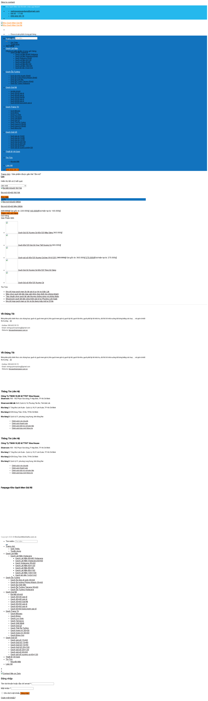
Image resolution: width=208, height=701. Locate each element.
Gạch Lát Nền (12, 48)
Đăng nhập (25, 693)
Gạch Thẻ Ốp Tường (18, 122)
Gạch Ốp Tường (13, 72)
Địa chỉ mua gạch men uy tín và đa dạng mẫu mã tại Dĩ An (29, 301)
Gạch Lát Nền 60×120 (23, 60)
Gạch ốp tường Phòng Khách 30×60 (24, 78)
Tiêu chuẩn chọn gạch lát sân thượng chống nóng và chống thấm (32, 296)
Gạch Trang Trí (12, 107)
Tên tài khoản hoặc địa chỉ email (16, 683)
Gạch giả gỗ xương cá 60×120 (22, 148)
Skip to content (8, 2)
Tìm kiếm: (10, 541)
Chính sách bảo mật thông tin (22, 428)
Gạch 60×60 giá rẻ (17, 101)
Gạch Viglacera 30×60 (23, 58)
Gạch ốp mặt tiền (17, 80)
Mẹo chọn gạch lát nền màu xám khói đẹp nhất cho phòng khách (32, 294)
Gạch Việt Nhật (16, 118)
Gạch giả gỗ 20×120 (18, 144)
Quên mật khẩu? (8, 698)
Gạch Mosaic (15, 111)
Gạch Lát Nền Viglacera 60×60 (26, 56)
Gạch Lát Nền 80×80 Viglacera (26, 54)
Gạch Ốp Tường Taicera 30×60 (22, 81)
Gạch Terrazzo (16, 117)
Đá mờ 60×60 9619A (10, 192)
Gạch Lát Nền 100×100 (23, 66)
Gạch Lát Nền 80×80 (22, 62)
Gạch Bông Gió (16, 128)
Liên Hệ (9, 165)
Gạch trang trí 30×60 (18, 126)
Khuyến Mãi (15, 162)
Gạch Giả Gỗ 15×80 (18, 138)
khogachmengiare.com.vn (18, 330)
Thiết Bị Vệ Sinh (13, 151)
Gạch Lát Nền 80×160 (23, 64)
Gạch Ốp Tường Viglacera (20, 83)
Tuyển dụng (15, 44)
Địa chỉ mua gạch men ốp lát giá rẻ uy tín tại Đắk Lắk (27, 292)
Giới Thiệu (14, 43)
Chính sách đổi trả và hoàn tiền (23, 426)
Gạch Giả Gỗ (11, 132)
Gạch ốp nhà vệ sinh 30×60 (21, 76)
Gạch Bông (15, 113)
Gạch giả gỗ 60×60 (17, 146)
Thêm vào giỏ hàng (9, 213)
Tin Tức (9, 157)
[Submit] (7, 41)
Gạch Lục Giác (16, 115)
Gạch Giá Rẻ (11, 87)
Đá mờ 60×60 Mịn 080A (12, 206)
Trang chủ (10, 38)
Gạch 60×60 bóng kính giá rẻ (21, 103)
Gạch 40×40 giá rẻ (17, 95)
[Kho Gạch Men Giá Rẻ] (11, 24)
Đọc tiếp (5, 197)
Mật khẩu (6, 688)
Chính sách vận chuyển (20, 421)
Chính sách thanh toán (20, 423)
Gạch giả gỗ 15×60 (17, 136)
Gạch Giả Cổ (15, 120)
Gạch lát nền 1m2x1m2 (24, 68)
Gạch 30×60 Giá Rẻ (17, 97)
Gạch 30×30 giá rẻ (17, 93)
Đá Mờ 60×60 (15, 91)
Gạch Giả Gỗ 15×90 (18, 140)
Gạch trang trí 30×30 (18, 124)
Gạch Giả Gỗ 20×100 (18, 142)
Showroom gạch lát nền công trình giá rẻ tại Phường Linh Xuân (31, 299)
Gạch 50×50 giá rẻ (17, 99)
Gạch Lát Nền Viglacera (19, 52)
